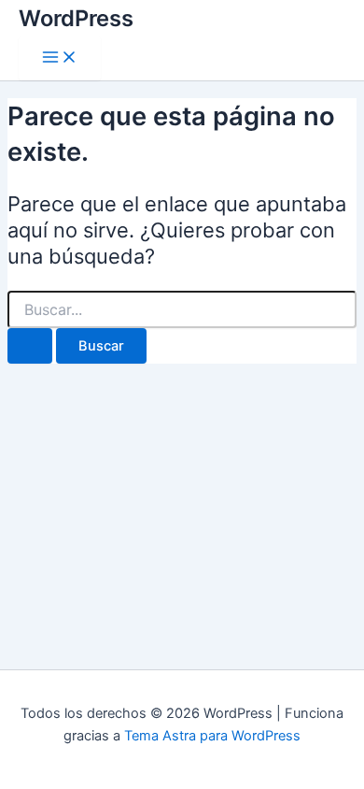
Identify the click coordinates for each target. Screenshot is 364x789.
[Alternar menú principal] (60, 58)
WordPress (76, 18)
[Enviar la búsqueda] (29, 346)
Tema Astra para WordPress (212, 735)
